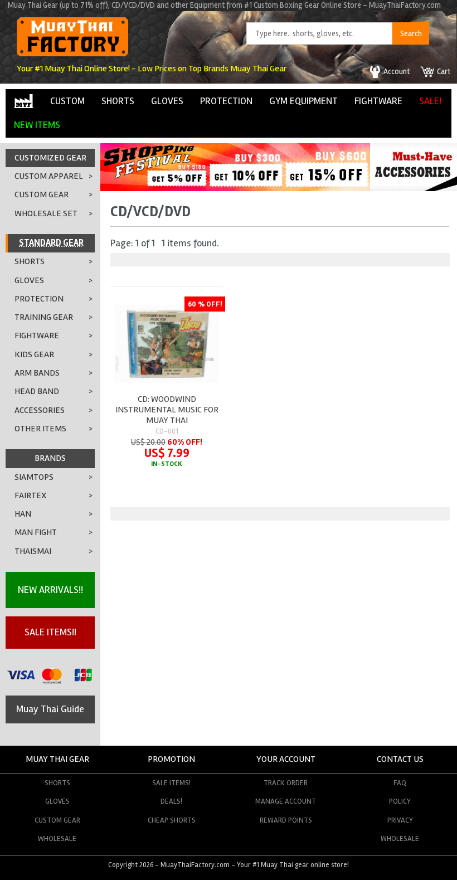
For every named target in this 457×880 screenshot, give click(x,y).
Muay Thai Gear (57, 759)
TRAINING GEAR (43, 317)
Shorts (57, 782)
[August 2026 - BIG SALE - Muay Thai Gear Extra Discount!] (235, 188)
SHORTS (117, 101)
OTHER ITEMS (40, 428)
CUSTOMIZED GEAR (50, 157)
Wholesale (57, 838)
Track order (286, 782)
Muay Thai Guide (50, 709)
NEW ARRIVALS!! (50, 590)
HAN (22, 513)
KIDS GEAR (34, 354)
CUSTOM (67, 101)
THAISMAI (32, 551)
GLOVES (167, 101)
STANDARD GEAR (51, 243)
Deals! (171, 801)
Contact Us (400, 759)
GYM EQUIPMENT (303, 101)
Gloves (57, 801)
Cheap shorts (172, 820)
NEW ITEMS (37, 125)
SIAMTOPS (34, 477)
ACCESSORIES (39, 410)
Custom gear (57, 820)
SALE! (430, 101)
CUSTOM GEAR (41, 194)
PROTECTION (226, 101)
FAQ (399, 782)
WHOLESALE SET (45, 213)
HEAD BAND (36, 391)
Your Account (285, 759)
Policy (400, 801)
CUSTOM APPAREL (48, 176)
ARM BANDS (37, 372)
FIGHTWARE (378, 101)
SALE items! (171, 782)
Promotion (171, 759)
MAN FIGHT (35, 532)
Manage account (285, 801)
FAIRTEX (30, 495)
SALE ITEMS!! (50, 632)
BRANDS (50, 458)
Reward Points (286, 820)
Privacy (400, 820)
